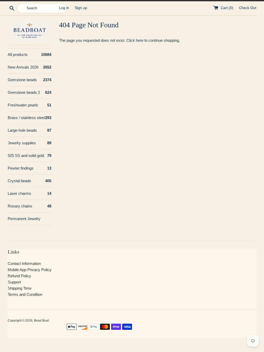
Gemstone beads (29, 80)
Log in (64, 8)
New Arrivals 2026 (29, 67)
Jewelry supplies (29, 143)
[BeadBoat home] (29, 30)
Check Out (247, 8)
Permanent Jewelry (24, 218)
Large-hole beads (29, 130)
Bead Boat (41, 320)
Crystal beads (29, 181)
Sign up (81, 8)
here (139, 40)
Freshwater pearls (29, 105)
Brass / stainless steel (29, 117)
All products (29, 54)
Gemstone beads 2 (29, 92)
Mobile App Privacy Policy (30, 269)
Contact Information (24, 263)
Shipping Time (19, 288)
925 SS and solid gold (29, 155)
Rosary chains (29, 206)
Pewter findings (29, 168)
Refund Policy (19, 276)
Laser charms (29, 193)
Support (14, 282)
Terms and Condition (25, 294)
